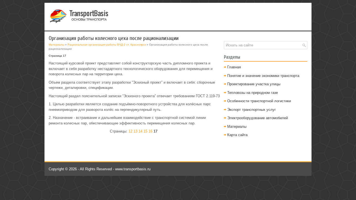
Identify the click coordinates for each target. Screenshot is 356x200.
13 (135, 131)
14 (140, 131)
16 (150, 131)
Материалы (56, 44)
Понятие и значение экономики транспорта (263, 76)
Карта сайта (237, 135)
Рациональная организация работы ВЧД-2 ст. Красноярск (107, 44)
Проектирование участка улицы (253, 84)
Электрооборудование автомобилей (257, 118)
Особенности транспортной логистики (259, 101)
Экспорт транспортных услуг (251, 110)
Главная (234, 67)
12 (130, 131)
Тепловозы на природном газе (252, 93)
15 (145, 131)
